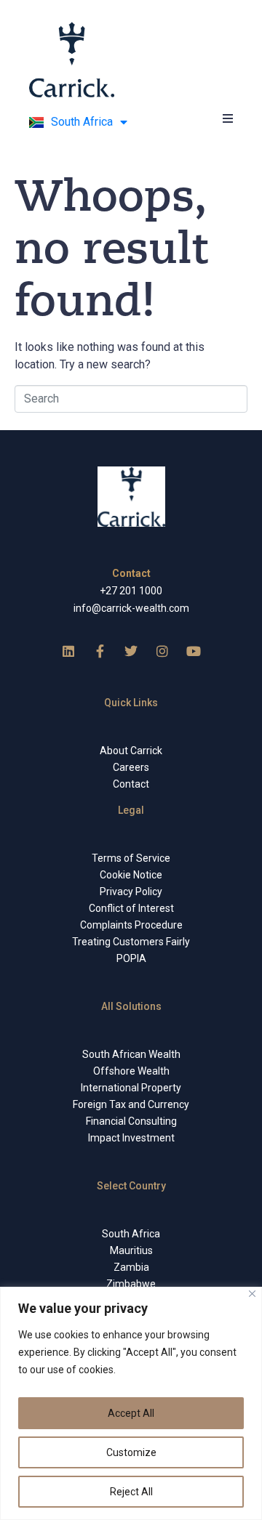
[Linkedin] (68, 651)
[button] (227, 118)
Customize (131, 1452)
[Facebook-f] (99, 651)
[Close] (252, 1293)
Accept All (131, 1413)
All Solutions (131, 1006)
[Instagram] (162, 651)
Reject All (131, 1491)
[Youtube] (193, 651)
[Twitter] (131, 651)
